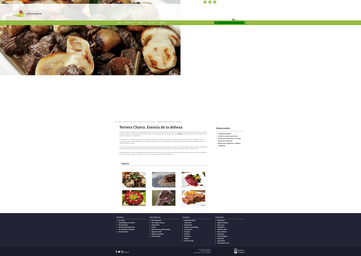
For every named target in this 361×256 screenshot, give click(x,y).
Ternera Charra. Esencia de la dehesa (169, 122)
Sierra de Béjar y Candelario (127, 229)
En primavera (188, 229)
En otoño (187, 234)
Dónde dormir (155, 225)
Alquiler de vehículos (157, 234)
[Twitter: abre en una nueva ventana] (209, 2)
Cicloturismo (221, 227)
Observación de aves (223, 243)
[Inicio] (133, 17)
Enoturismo (220, 238)
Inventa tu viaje (188, 241)
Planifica (162, 22)
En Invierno (187, 236)
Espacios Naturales (222, 223)
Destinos (140, 22)
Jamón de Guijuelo (224, 133)
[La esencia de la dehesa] (134, 180)
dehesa (180, 134)
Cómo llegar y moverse (158, 223)
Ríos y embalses (221, 232)
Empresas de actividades (191, 227)
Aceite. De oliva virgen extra (228, 136)
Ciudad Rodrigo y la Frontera (127, 223)
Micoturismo (221, 220)
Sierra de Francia (123, 232)
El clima (153, 227)
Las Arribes (122, 220)
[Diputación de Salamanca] (239, 251)
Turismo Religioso (222, 236)
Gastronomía (221, 241)
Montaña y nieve (222, 229)
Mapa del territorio (189, 220)
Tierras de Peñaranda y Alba (127, 227)
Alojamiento (188, 223)
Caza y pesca (220, 225)
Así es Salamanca (156, 220)
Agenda (186, 238)
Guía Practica (129, 22)
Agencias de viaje (156, 232)
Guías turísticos (155, 236)
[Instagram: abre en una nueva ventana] (214, 2)
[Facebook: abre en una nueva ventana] (205, 2)
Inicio (119, 22)
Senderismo (220, 234)
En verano (187, 232)
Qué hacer (151, 22)
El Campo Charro (123, 225)
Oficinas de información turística (160, 229)
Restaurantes (188, 225)
